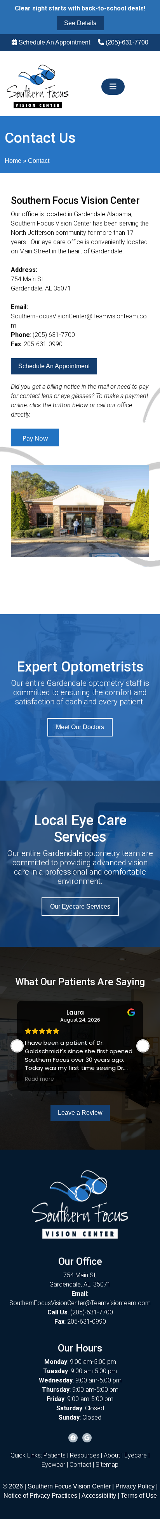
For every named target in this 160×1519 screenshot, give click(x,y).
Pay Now (35, 438)
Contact (80, 1464)
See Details (80, 23)
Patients (54, 1455)
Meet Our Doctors (80, 727)
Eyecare (135, 1455)
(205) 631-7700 (54, 334)
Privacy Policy (135, 1486)
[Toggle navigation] (113, 87)
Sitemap (107, 1464)
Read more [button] (39, 1079)
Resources (84, 1455)
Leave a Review (80, 1112)
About (112, 1455)
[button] (143, 1046)
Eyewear (53, 1464)
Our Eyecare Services (80, 906)
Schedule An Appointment (54, 42)
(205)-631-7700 (127, 42)
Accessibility (99, 1495)
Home (13, 160)
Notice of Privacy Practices (40, 1495)
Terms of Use (139, 1495)
